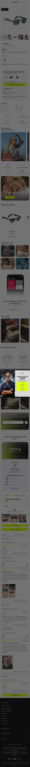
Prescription (22, 384)
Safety (22, 382)
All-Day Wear (23, 388)
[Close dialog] (29, 371)
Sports (22, 386)
